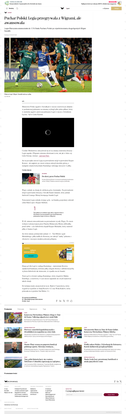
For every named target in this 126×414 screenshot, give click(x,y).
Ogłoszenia (33, 390)
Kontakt (6, 390)
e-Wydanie (106, 8)
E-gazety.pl (48, 390)
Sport (10, 12)
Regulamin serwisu (20, 392)
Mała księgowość (50, 394)
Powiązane (8, 309)
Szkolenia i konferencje (11, 405)
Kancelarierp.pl (49, 396)
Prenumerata (34, 392)
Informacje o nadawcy (21, 394)
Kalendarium (19, 408)
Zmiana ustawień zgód (21, 390)
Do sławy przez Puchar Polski (53, 176)
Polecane (21, 309)
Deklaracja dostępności (21, 396)
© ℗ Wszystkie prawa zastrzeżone (32, 299)
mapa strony (8, 408)
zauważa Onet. (44, 156)
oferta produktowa (32, 408)
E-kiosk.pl (48, 389)
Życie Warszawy (50, 400)
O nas (6, 389)
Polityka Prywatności (21, 389)
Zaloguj (116, 8)
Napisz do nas (8, 392)
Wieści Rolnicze (49, 398)
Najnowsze (33, 309)
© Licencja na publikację (29, 297)
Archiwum (44, 173)
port (68, 8)
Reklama (33, 389)
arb (23, 101)
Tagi (44, 309)
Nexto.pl (47, 392)
